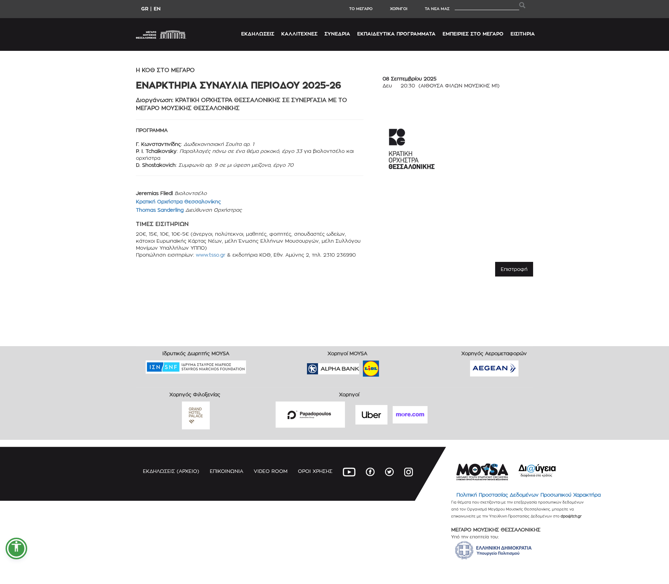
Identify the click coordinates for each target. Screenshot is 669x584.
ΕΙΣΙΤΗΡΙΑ (522, 33)
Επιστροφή (514, 269)
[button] (16, 548)
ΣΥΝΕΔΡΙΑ (337, 33)
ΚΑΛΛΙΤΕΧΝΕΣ (299, 33)
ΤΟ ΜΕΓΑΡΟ (360, 9)
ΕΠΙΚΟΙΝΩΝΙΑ (226, 471)
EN (157, 8)
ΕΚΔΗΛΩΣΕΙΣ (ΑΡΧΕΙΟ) (171, 471)
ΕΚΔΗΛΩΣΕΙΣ (257, 33)
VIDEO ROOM (270, 471)
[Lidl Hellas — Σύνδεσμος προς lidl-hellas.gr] (361, 366)
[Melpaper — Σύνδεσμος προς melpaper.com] (391, 366)
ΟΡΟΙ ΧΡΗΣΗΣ (315, 471)
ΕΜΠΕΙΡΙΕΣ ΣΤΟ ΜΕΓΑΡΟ (473, 33)
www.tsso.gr (210, 254)
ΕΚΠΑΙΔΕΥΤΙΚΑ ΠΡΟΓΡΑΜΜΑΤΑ (396, 33)
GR (144, 8)
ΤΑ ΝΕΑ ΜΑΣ (437, 9)
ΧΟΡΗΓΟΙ (398, 9)
